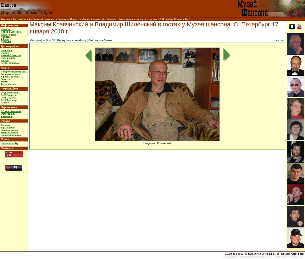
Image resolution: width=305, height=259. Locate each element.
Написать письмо (11, 135)
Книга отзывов (9, 132)
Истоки (5, 53)
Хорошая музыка (10, 74)
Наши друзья (8, 34)
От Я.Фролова (9, 100)
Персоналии (9, 107)
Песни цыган (8, 58)
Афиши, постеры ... (12, 76)
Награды (6, 42)
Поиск (5, 139)
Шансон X (6, 50)
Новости (6, 29)
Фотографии (8, 114)
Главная (5, 19)
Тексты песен (8, 84)
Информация (9, 25)
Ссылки (5, 125)
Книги (4, 81)
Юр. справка (8, 127)
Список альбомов (100, 40)
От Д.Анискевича (10, 92)
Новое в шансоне (11, 32)
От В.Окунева (8, 97)
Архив (5, 67)
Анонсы (5, 37)
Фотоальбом (19, 19)
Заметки (5, 79)
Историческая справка (14, 71)
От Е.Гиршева (8, 95)
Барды (5, 60)
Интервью (6, 116)
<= (277, 40)
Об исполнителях (11, 111)
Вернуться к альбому (71, 40)
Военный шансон (11, 55)
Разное (5, 102)
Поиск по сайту (9, 143)
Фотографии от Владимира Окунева (60, 19)
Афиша (5, 39)
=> (282, 40)
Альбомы (34, 19)
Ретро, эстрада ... (10, 63)
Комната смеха (9, 130)
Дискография (10, 46)
